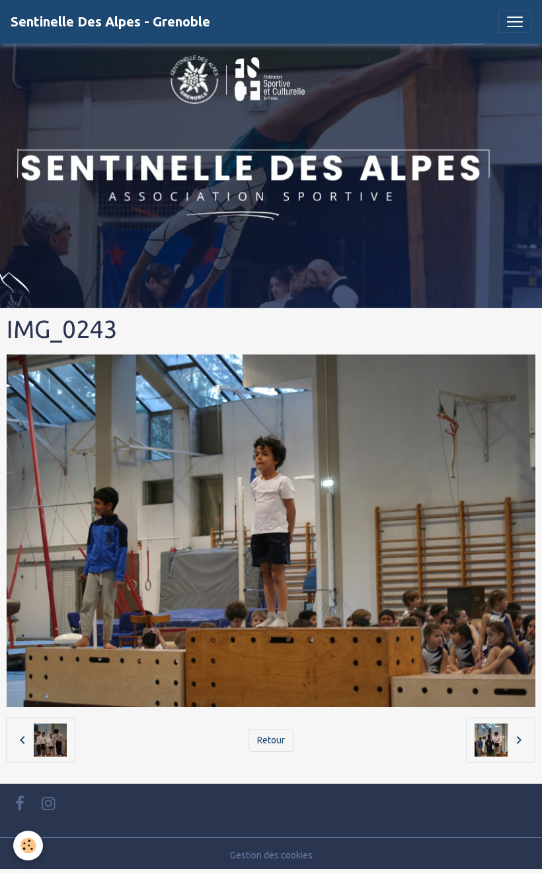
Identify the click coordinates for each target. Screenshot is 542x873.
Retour (271, 740)
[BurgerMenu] (514, 22)
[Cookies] (28, 845)
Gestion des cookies (271, 855)
